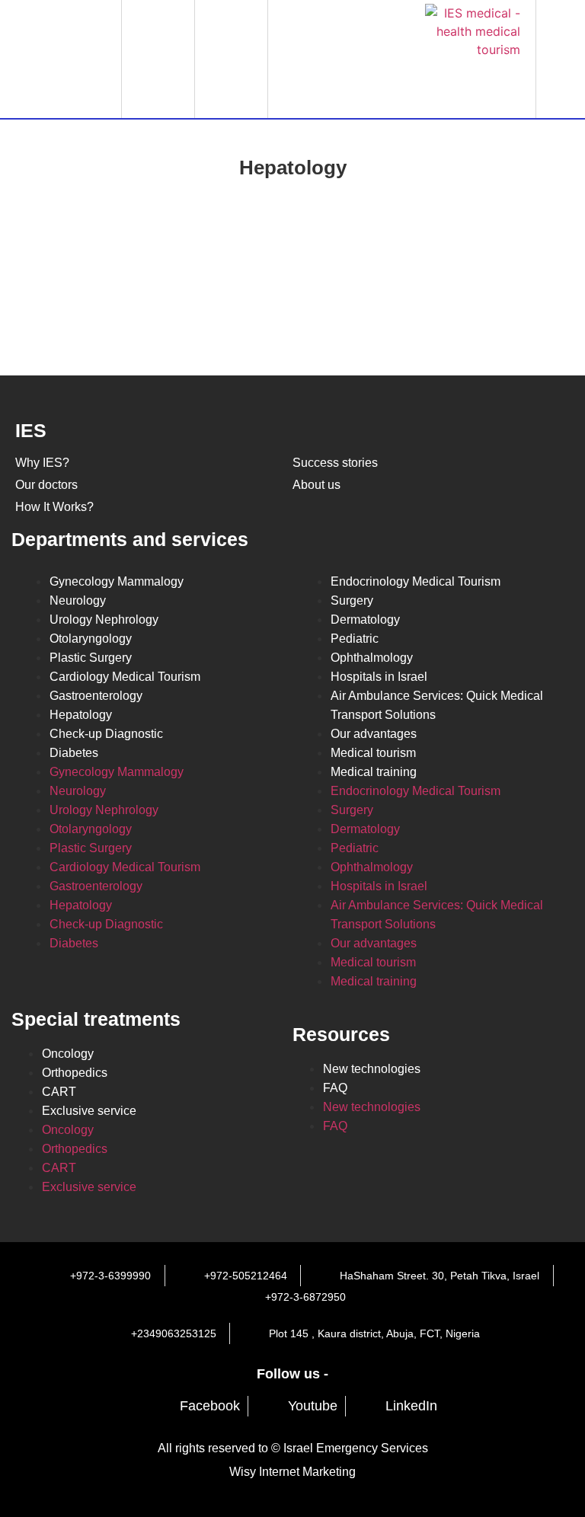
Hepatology (81, 714)
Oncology (68, 1053)
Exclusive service (89, 1110)
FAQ (335, 1087)
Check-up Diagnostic (106, 733)
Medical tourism (373, 752)
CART (59, 1091)
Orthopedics (74, 1072)
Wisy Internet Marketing (292, 1471)
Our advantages (374, 733)
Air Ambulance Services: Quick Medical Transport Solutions (437, 705)
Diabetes (74, 752)
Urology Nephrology (104, 619)
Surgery (352, 600)
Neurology (78, 600)
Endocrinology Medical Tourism (415, 581)
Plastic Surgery (91, 657)
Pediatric (355, 638)
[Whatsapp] (311, 57)
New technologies (371, 1068)
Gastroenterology (96, 695)
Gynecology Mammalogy (117, 581)
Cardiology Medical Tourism (125, 676)
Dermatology (365, 619)
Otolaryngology (91, 638)
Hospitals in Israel (379, 676)
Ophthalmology (372, 657)
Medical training (374, 771)
